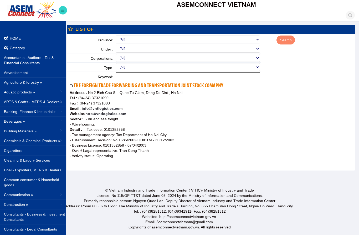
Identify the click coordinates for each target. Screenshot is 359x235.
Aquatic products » (19, 92)
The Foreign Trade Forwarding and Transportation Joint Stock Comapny (148, 86)
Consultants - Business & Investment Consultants (34, 217)
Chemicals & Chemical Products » (32, 141)
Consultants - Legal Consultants (30, 229)
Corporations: (102, 58)
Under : (107, 49)
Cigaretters (13, 150)
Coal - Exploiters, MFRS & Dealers (32, 170)
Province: (105, 40)
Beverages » (14, 121)
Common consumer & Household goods (31, 182)
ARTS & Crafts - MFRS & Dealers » (33, 102)
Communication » (18, 195)
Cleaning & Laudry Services (27, 160)
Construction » (16, 204)
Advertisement (16, 73)
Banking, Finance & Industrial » (30, 111)
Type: (108, 68)
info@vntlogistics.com (101, 108)
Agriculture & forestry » (23, 82)
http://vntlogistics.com (105, 114)
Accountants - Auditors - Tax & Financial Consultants (29, 60)
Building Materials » (20, 131)
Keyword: (105, 77)
